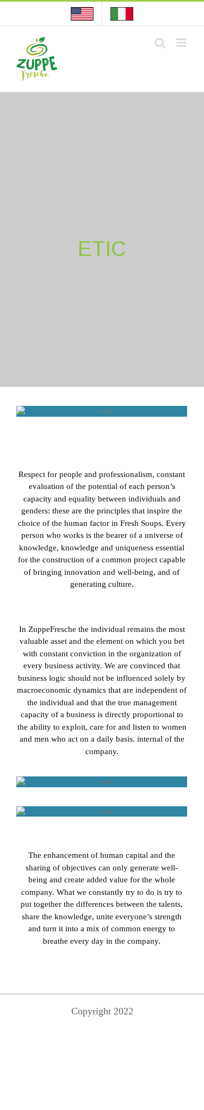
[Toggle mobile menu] (182, 42)
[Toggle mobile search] (159, 42)
